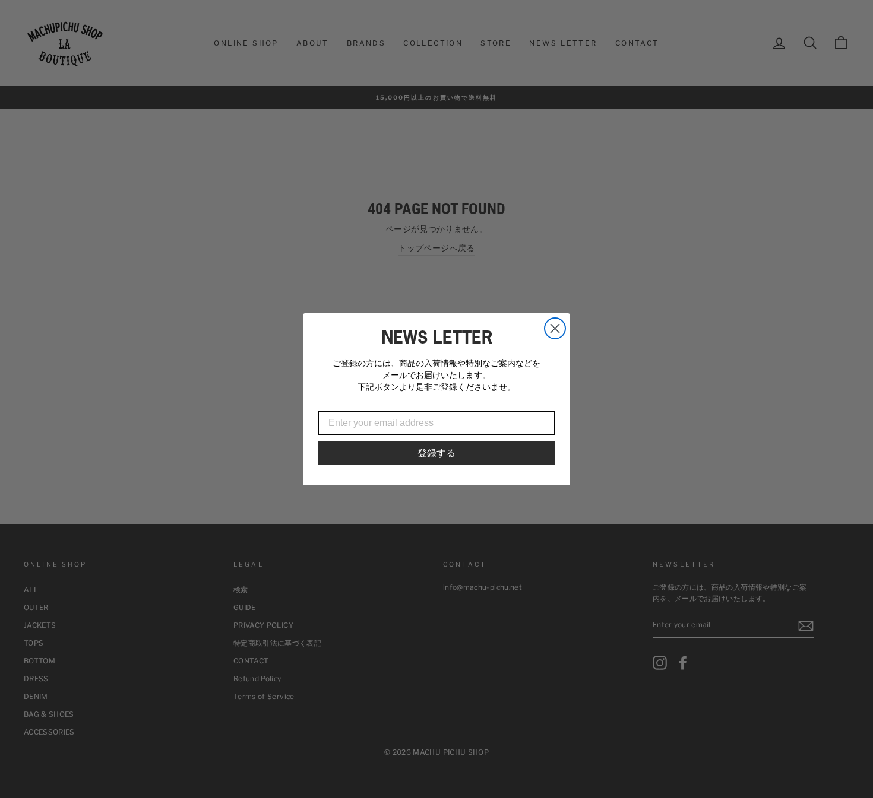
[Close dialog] (555, 328)
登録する (436, 452)
